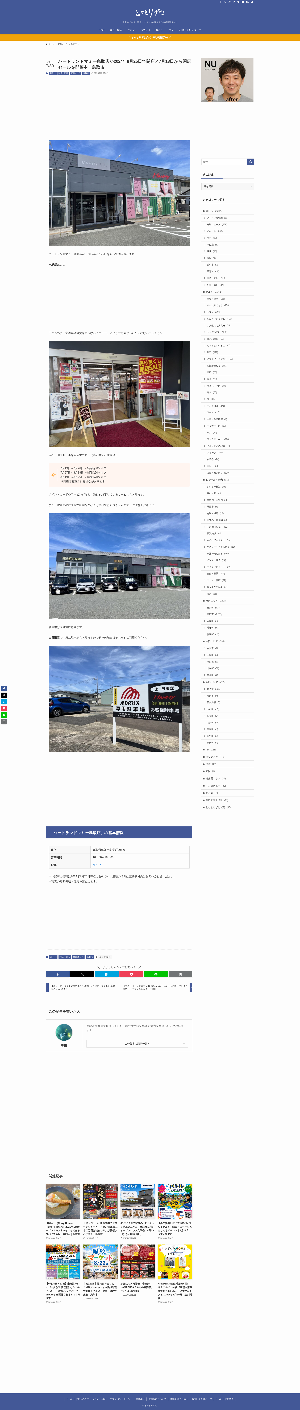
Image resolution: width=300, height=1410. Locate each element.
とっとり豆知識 (217, 218)
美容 (212, 238)
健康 (212, 251)
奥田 (64, 1045)
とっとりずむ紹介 (224, 1399)
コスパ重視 (215, 339)
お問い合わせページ (202, 1399)
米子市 (213, 689)
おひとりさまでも (219, 318)
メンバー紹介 (99, 1399)
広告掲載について (157, 1399)
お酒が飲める (217, 365)
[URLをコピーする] (180, 974)
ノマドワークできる (220, 359)
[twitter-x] (225, 2)
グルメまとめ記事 (218, 446)
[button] (58, 974)
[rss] (247, 2)
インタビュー (216, 785)
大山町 (213, 709)
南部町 (213, 722)
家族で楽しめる (218, 553)
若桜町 (213, 627)
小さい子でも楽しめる (221, 547)
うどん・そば (216, 385)
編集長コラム (216, 778)
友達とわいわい (218, 472)
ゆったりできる (218, 305)
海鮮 (212, 372)
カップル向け (217, 332)
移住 (211, 764)
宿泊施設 (214, 533)
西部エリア (215, 682)
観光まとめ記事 (217, 587)
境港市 (213, 695)
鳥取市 (86, 73)
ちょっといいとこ (218, 345)
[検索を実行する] (250, 162)
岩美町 (213, 607)
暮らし (53, 73)
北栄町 (213, 668)
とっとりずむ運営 (218, 807)
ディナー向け (216, 426)
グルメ (214, 291)
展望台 (212, 506)
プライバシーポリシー (121, 1399)
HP (95, 864)
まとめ (212, 792)
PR (211, 749)
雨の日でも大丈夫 (218, 540)
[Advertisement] (119, 104)
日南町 (212, 742)
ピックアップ (215, 756)
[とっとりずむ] (150, 13)
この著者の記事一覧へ (137, 1043)
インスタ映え (216, 560)
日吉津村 (213, 702)
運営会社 (140, 1399)
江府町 (212, 729)
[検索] (252, 2)
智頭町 (213, 634)
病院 (211, 258)
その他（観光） (217, 527)
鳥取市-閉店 (105, 957)
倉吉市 (213, 648)
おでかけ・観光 (217, 479)
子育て (213, 271)
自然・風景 (216, 573)
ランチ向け (216, 406)
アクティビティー (218, 567)
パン (212, 432)
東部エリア (75, 73)
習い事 (212, 264)
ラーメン (214, 412)
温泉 (212, 593)
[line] (238, 2)
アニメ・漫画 (216, 580)
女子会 (213, 459)
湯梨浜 (213, 661)
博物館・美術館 (217, 500)
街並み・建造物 (217, 520)
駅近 (212, 352)
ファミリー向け (218, 439)
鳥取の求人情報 (217, 800)
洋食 (212, 392)
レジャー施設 (216, 486)
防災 (210, 771)
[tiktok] (234, 2)
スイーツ (215, 452)
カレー (213, 466)
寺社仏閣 (214, 493)
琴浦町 (213, 675)
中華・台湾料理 (217, 419)
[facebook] (220, 2)
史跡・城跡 (215, 513)
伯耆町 (213, 715)
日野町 (212, 736)
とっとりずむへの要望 (77, 1399)
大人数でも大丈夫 (218, 325)
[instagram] (229, 2)
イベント (215, 231)
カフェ (213, 312)
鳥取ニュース (217, 224)
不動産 (213, 244)
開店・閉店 (63, 73)
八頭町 (213, 621)
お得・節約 (215, 285)
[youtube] (243, 2)
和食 (212, 379)
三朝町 (213, 655)
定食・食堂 (216, 298)
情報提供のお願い (179, 1399)
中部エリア (215, 641)
